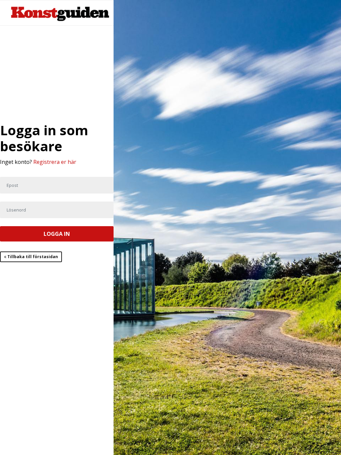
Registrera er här (54, 162)
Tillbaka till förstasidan (32, 256)
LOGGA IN (57, 233)
